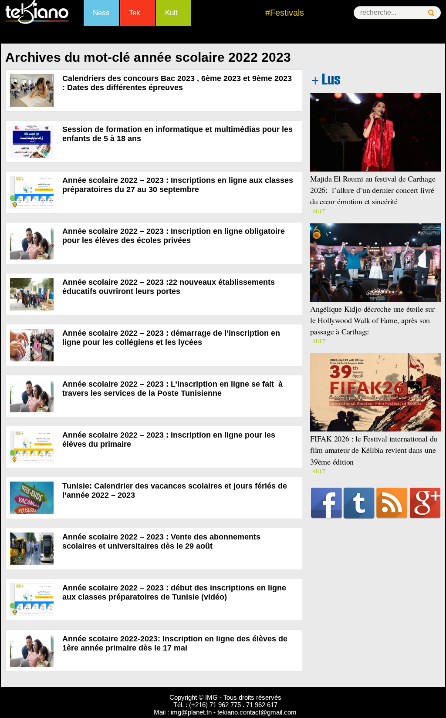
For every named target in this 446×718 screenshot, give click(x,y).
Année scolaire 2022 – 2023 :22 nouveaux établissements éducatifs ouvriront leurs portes (168, 287)
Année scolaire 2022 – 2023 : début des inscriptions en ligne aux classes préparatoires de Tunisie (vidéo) (174, 592)
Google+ (425, 502)
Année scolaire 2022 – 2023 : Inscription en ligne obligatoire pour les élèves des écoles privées (173, 236)
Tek (134, 13)
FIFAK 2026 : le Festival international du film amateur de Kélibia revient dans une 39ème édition (373, 449)
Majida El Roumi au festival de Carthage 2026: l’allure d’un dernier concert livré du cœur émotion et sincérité (373, 189)
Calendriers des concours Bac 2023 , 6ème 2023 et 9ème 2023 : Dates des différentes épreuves (177, 83)
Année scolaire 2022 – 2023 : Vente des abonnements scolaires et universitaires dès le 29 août (161, 541)
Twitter (359, 502)
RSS (391, 502)
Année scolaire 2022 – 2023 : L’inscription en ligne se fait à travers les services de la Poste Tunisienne (172, 389)
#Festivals (284, 12)
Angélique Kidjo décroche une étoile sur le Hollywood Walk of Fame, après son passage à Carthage (372, 320)
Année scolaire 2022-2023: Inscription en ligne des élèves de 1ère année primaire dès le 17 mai (174, 643)
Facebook (326, 502)
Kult (171, 13)
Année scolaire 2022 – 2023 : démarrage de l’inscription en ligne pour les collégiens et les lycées (171, 338)
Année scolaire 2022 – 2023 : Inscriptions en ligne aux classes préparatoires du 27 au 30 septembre (177, 185)
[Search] (431, 13)
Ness (101, 13)
